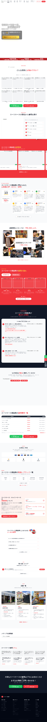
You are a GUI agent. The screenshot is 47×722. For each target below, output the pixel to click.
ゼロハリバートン (15, 710)
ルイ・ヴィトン (15, 701)
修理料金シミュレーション (33, 1)
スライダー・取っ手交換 (5, 424)
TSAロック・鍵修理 (5, 426)
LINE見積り (43, 1)
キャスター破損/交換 (4, 701)
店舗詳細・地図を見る (23, 622)
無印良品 (14, 711)
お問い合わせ (39, 1)
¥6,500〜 (28, 428)
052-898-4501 (36, 612)
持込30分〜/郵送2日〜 (42, 418)
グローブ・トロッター (15, 714)
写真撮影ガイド (37, 714)
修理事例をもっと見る (23, 171)
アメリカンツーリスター (16, 708)
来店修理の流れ (6, 274)
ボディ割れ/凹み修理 (5, 428)
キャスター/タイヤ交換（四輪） (6, 418)
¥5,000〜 (28, 426)
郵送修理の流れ (16, 274)
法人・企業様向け (27, 1)
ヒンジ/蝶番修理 (4, 430)
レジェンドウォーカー (15, 713)
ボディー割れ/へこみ (4, 708)
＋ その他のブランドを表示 (23, 483)
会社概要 (37, 710)
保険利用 (24, 1)
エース (14, 707)
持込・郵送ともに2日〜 (42, 428)
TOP (36, 701)
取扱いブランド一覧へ (23, 485)
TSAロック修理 (3, 704)
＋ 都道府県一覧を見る (23, 573)
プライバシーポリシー (38, 711)
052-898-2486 (6, 611)
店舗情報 (25, 707)
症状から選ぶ (11, 1)
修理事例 (14, 1)
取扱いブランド (20, 1)
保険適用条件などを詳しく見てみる (9, 516)
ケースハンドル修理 (5, 420)
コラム (36, 708)
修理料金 (17, 1)
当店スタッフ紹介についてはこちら (23, 259)
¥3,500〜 (28, 418)
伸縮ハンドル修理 (4, 422)
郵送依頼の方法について (27, 704)
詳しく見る (23, 296)
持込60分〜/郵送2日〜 (42, 430)
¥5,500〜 (28, 420)
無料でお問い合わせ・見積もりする (23, 298)
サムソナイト (14, 704)
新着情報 (37, 707)
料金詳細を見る (42, 432)
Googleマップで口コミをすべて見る (23, 216)
